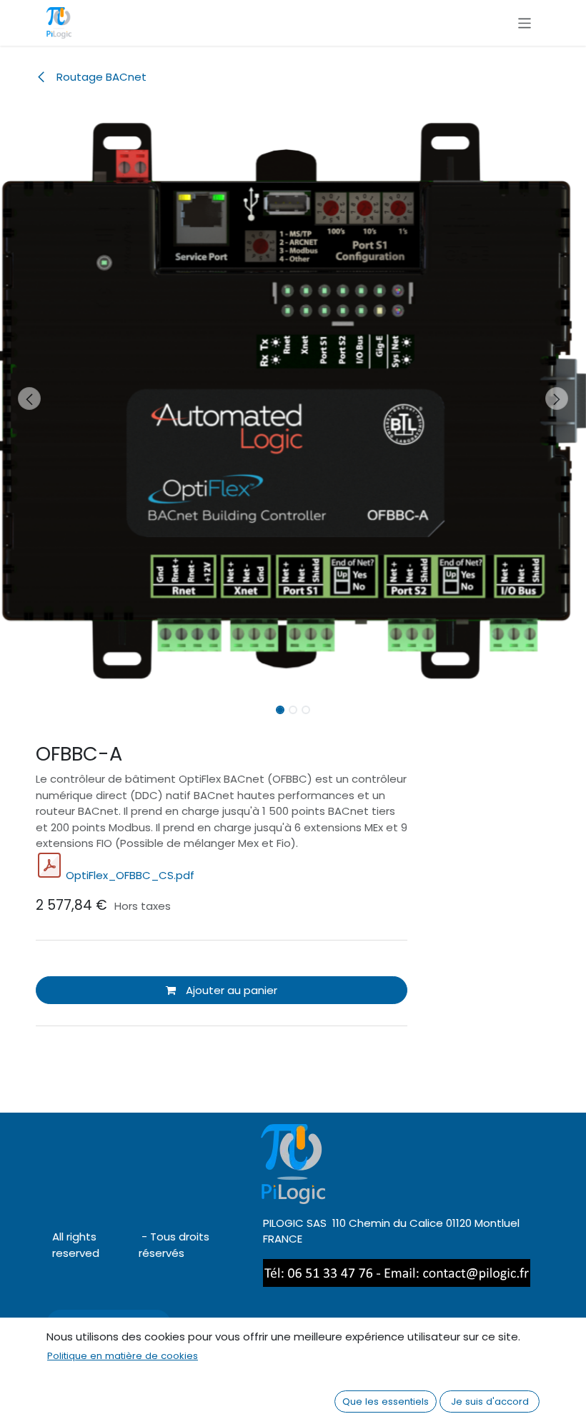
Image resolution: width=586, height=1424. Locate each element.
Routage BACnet (100, 76)
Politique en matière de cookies (122, 1356)
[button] (29, 398)
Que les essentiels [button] (385, 1401)
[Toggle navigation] (525, 22)
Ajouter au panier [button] (230, 990)
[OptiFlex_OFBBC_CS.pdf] (49, 865)
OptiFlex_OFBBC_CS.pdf (130, 875)
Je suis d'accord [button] (490, 1401)
